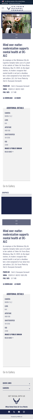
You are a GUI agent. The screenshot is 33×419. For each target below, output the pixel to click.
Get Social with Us (16, 396)
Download (8, 98)
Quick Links (7, 383)
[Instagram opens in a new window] (24, 412)
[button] (15, 3)
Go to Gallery (9, 186)
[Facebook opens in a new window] (19, 412)
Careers (6, 388)
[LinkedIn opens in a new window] (9, 412)
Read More (8, 152)
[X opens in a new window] (14, 412)
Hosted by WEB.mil (16, 416)
